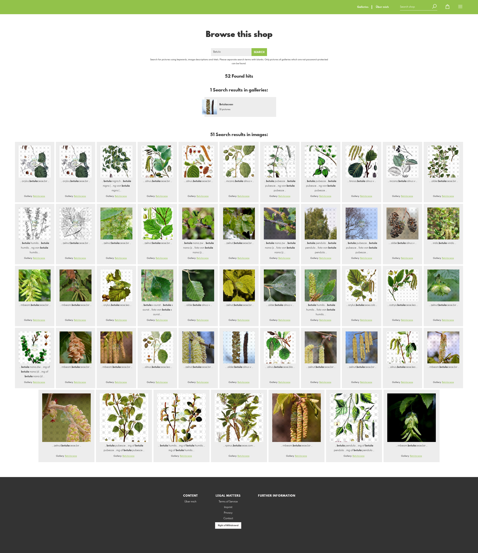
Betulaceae (39, 196)
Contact (228, 518)
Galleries (362, 7)
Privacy (228, 513)
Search (259, 52)
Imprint (228, 507)
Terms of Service (228, 501)
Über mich (382, 7)
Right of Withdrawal (228, 525)
